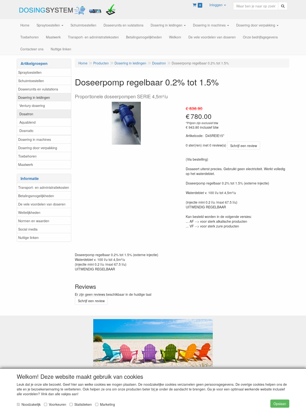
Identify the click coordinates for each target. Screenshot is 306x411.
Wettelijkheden (29, 212)
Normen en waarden (33, 220)
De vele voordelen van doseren (42, 204)
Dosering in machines (34, 139)
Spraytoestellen (30, 72)
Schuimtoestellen (31, 80)
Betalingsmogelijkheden (36, 195)
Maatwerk (25, 164)
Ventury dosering (32, 105)
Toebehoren (27, 156)
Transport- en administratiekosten (43, 187)
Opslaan (279, 403)
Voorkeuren (57, 404)
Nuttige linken (28, 237)
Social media (28, 229)
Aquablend (27, 122)
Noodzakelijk (31, 404)
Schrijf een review (243, 145)
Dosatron (26, 113)
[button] (218, 5)
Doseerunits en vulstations (38, 89)
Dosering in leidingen (34, 97)
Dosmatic (26, 130)
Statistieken (83, 404)
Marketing (107, 404)
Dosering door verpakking (37, 147)
